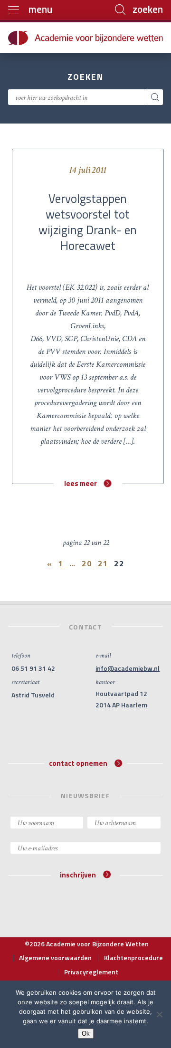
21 (103, 563)
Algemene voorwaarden (55, 957)
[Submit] (155, 97)
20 (87, 563)
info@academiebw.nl (127, 668)
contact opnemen (78, 763)
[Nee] (159, 1014)
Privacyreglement (91, 972)
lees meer (80, 483)
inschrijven (78, 874)
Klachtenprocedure (133, 957)
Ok (86, 1033)
